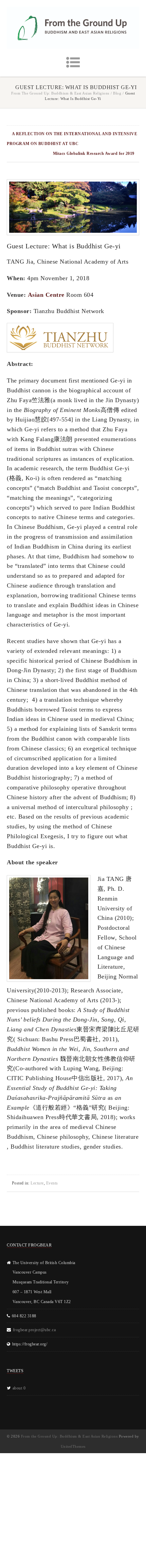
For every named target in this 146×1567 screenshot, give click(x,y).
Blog (117, 93)
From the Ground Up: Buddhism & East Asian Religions (60, 93)
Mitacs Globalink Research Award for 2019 (93, 153)
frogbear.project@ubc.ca (34, 1329)
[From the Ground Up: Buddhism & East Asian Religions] (73, 28)
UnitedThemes (73, 1446)
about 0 (19, 1388)
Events (52, 1183)
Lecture (37, 1183)
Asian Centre (46, 294)
